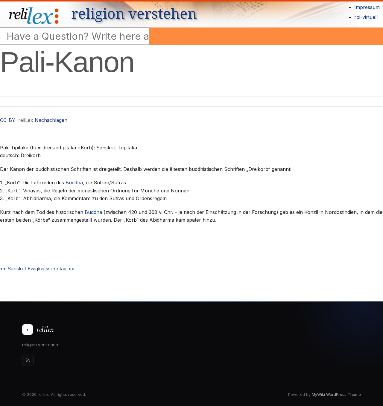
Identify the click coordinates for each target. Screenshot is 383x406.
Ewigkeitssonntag (51, 269)
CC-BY (7, 120)
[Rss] (28, 360)
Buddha (74, 183)
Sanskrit (13, 269)
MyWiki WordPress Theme (336, 394)
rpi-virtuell (366, 17)
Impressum (367, 7)
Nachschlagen (51, 120)
